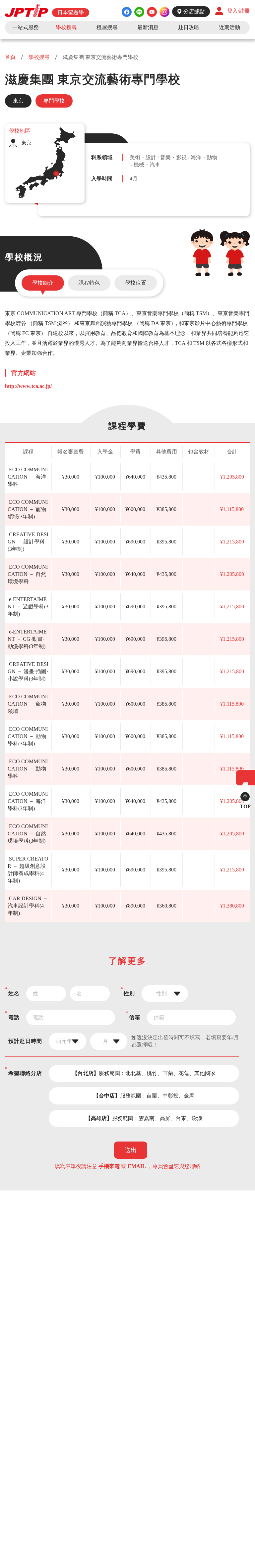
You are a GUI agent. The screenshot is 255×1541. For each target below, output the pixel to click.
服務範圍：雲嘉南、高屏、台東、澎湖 (144, 1118)
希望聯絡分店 (25, 1073)
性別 (129, 993)
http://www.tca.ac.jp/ (28, 386)
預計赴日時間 (25, 1041)
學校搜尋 (39, 57)
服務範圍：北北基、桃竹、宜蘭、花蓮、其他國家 (144, 1073)
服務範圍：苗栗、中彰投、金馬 (144, 1095)
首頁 (11, 57)
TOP (245, 806)
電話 (14, 1017)
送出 (131, 1150)
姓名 (14, 993)
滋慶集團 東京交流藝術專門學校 (99, 57)
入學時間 (101, 178)
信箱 (134, 1017)
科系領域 (101, 157)
